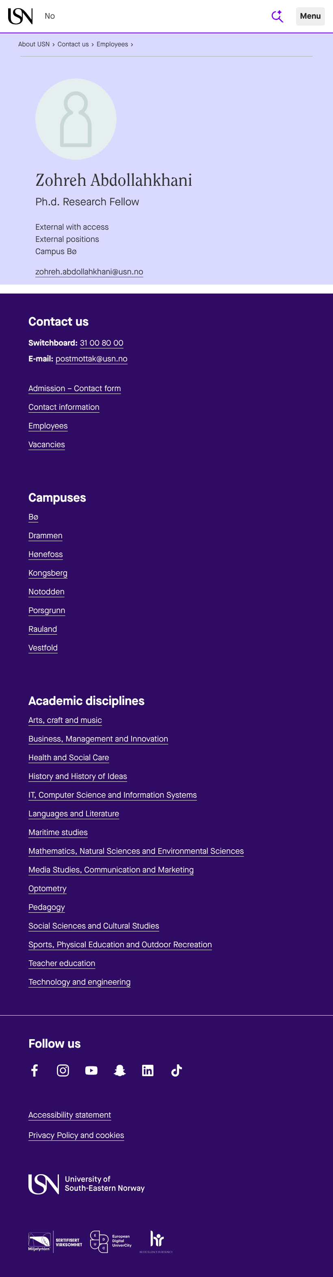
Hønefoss (45, 554)
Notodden (46, 591)
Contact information (63, 407)
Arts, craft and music (65, 720)
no (50, 16)
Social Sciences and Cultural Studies (93, 925)
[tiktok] (177, 1070)
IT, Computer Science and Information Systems (112, 795)
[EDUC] (111, 1244)
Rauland (42, 629)
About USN (34, 44)
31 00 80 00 (101, 342)
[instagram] (63, 1070)
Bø (33, 516)
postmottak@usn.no (92, 358)
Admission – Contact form (74, 388)
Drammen (45, 535)
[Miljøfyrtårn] (55, 1244)
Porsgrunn (46, 610)
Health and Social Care (68, 757)
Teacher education (61, 963)
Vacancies (46, 444)
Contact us (73, 44)
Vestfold (43, 647)
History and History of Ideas (77, 776)
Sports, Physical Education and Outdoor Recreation (120, 944)
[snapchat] (120, 1070)
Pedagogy (46, 907)
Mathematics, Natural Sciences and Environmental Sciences (136, 851)
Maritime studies (58, 832)
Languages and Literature (73, 813)
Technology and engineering (79, 982)
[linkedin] (148, 1070)
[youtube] (91, 1070)
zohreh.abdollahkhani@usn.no (89, 271)
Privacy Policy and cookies (76, 1135)
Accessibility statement (69, 1114)
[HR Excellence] (156, 1244)
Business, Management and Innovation (98, 738)
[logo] (20, 16)
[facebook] (34, 1070)
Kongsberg (47, 573)
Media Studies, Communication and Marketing (111, 869)
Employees (112, 44)
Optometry (47, 888)
